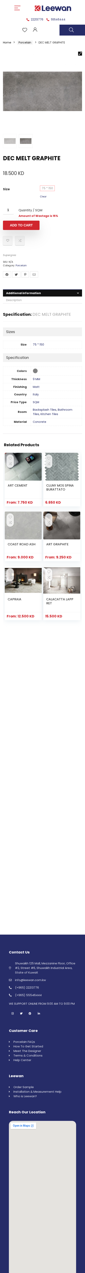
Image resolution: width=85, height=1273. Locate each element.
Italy (36, 394)
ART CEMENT (17, 485)
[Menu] (17, 8)
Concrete (39, 422)
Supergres (9, 255)
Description (14, 300)
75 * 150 (47, 188)
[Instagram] (12, 1013)
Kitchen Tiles (49, 414)
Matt (36, 387)
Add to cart (21, 225)
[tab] (42, 293)
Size (6, 189)
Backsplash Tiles (44, 410)
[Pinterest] (30, 1013)
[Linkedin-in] (38, 1013)
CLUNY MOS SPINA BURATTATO (60, 487)
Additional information (23, 293)
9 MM (36, 379)
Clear (43, 196)
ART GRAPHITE (57, 544)
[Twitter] (21, 1013)
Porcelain (25, 42)
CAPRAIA (14, 599)
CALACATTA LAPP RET (59, 601)
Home (7, 42)
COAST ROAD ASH (21, 544)
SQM (36, 402)
